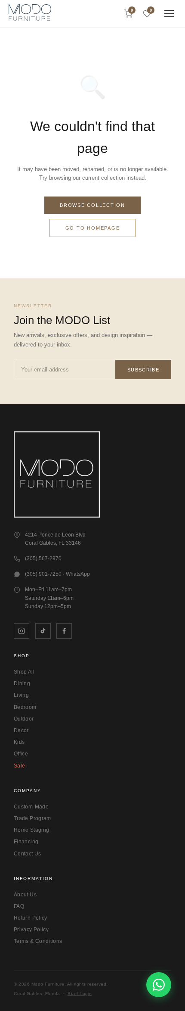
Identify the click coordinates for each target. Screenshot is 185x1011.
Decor (21, 730)
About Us (25, 895)
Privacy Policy (31, 930)
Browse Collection (92, 205)
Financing (26, 842)
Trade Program (32, 818)
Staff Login (80, 993)
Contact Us (27, 854)
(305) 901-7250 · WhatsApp (57, 574)
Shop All (24, 672)
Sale (19, 766)
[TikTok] (43, 631)
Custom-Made (31, 807)
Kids (19, 742)
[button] (30, 13)
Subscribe (143, 369)
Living (21, 695)
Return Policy (30, 918)
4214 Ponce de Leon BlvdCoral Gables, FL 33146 (55, 539)
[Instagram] (21, 631)
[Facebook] (64, 631)
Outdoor (24, 719)
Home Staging (31, 830)
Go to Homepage (92, 228)
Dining (22, 683)
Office (21, 754)
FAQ (19, 906)
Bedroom (25, 707)
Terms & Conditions (38, 941)
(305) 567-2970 (43, 558)
